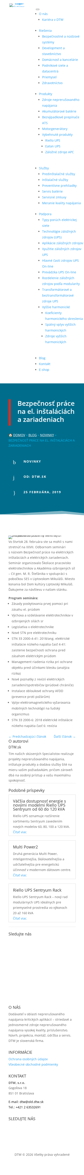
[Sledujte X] (21, 941)
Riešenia (45, 30)
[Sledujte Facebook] (12, 941)
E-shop (44, 370)
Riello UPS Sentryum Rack (37, 890)
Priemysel (49, 77)
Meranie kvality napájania (61, 203)
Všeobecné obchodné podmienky (33, 1064)
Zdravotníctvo (52, 83)
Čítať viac (20, 832)
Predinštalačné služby (58, 174)
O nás (43, 14)
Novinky (47, 435)
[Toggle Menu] (37, 9)
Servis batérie (52, 191)
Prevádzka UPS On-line (59, 272)
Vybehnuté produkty (57, 134)
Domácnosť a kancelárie (60, 59)
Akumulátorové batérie (59, 111)
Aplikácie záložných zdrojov (62, 243)
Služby (44, 168)
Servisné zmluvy (54, 197)
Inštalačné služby (55, 180)
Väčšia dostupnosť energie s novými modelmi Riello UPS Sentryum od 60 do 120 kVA (39, 805)
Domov (19, 435)
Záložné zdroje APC (59, 152)
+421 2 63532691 (28, 1107)
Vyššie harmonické (56, 307)
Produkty (45, 94)
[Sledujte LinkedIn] (30, 941)
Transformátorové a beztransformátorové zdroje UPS (58, 295)
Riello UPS (52, 140)
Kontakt (44, 364)
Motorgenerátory (54, 129)
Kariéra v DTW (52, 19)
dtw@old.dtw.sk (31, 1102)
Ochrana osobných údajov (28, 1059)
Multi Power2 (25, 847)
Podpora (45, 214)
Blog (42, 358)
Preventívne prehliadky (59, 185)
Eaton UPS (52, 146)
